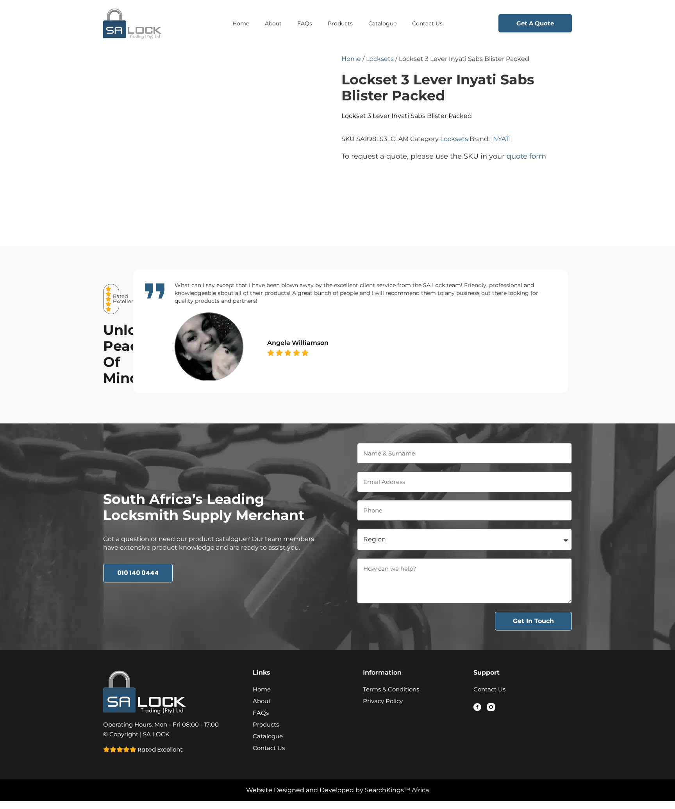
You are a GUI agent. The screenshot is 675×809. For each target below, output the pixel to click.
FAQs (304, 23)
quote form (526, 156)
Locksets (380, 59)
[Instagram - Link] (491, 707)
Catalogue (382, 23)
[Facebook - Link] (477, 707)
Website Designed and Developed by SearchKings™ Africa (337, 790)
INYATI (501, 139)
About (273, 23)
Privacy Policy (383, 701)
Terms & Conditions (391, 689)
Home (240, 23)
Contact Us (427, 23)
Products (340, 23)
